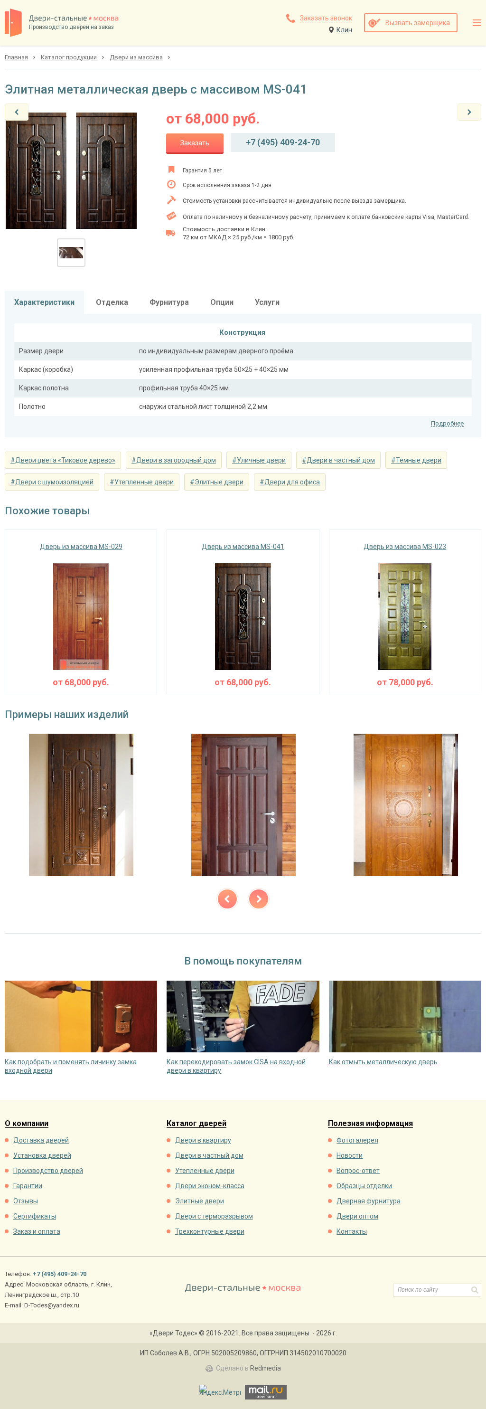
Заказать (194, 143)
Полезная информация (370, 1124)
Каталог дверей (196, 1124)
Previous (227, 899)
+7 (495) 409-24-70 (283, 142)
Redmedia (265, 1368)
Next (258, 899)
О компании (26, 1124)
